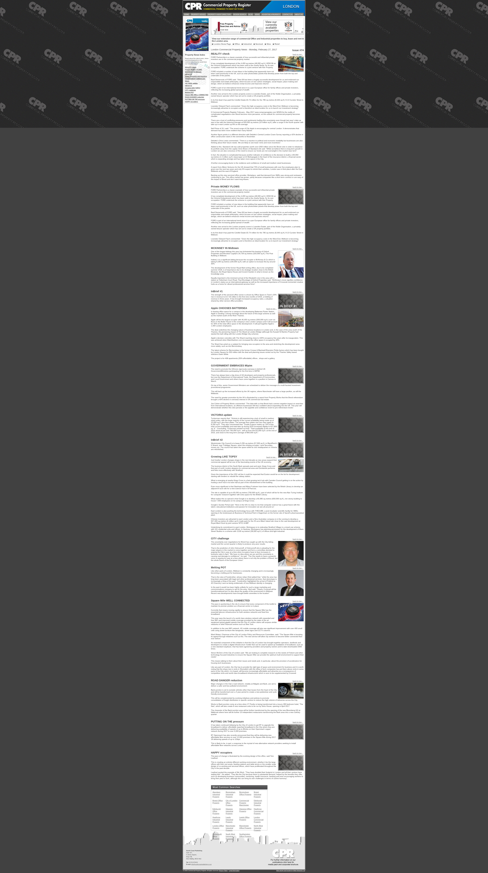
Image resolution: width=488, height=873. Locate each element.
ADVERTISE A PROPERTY (271, 14)
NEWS (257, 14)
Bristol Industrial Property (257, 794)
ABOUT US (299, 14)
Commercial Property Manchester (244, 803)
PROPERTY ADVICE (198, 14)
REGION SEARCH (239, 14)
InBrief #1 (188, 74)
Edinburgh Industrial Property (258, 803)
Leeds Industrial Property (229, 819)
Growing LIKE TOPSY (192, 88)
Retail (277, 44)
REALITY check (190, 67)
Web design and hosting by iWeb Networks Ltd (290, 870)
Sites (269, 44)
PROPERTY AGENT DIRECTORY (219, 14)
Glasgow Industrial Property (229, 811)
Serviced (259, 44)
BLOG (250, 14)
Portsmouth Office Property (217, 836)
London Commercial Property (258, 819)
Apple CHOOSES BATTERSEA (196, 76)
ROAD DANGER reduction (194, 97)
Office (237, 44)
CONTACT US (287, 14)
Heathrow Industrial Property (216, 819)
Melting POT (189, 92)
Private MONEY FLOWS (193, 70)
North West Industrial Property (258, 828)
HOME (186, 14)
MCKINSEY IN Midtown (193, 72)
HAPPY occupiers (191, 102)
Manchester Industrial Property (230, 828)
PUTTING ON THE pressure (195, 99)
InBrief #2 (188, 86)
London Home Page (222, 44)
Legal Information (234, 870)
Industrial (247, 44)
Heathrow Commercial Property (258, 811)
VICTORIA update (191, 83)
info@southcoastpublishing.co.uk (201, 864)
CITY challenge (190, 90)
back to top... (298, 54)
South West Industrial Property (230, 836)
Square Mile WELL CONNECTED (196, 95)
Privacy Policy (223, 870)
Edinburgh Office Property (216, 811)
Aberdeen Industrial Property (216, 794)
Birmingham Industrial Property (230, 794)
